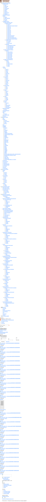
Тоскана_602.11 (2, 361)
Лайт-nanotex (9, 43)
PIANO (5, 144)
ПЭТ (5, 68)
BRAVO (4, 67)
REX (3, 118)
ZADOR (4, 16)
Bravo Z (5, 123)
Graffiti (7, 72)
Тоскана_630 (2, 467)
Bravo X (7, 70)
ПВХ (3, 112)
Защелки (4, 224)
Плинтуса (4, 307)
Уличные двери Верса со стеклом (10, 159)
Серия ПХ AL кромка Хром (11, 37)
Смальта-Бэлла (9, 51)
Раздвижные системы (6, 256)
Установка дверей (5, 316)
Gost (6, 86)
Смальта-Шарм (10, 58)
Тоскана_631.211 (3, 397)
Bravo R (5, 120)
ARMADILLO (8, 197)
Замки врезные (5, 217)
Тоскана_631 (2, 449)
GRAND (5, 135)
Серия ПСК (9, 31)
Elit (6, 104)
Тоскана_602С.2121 (3, 427)
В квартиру (5, 160)
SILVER (5, 147)
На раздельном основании (9, 269)
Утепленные (5, 168)
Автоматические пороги (7, 195)
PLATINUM (6, 145)
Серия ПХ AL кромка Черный (12, 38)
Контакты (3, 323)
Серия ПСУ (9, 34)
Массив (5, 100)
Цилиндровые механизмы (7, 301)
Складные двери (5, 169)
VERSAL (5, 152)
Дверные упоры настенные (9, 297)
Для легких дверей (7, 218)
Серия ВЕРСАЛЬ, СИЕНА (11, 45)
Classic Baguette (7, 18)
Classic (7, 71)
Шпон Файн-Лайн (6, 114)
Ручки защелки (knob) (7, 279)
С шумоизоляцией (6, 164)
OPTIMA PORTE (5, 4)
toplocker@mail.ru (6, 479)
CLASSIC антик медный (8, 133)
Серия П (8, 24)
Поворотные (6, 280)
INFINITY (5, 136)
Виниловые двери (6, 108)
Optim (5, 122)
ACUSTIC (5, 127)
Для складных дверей (6, 208)
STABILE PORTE (8, 39)
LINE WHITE (6, 137)
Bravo (7, 97)
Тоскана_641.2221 (3, 388)
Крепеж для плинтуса (6, 310)
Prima (7, 74)
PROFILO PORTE (8, 23)
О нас (5, 490)
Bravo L (5, 181)
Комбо (8, 62)
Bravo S (7, 81)
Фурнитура (5, 486)
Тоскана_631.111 (3, 375)
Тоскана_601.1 (2, 344)
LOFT (5, 138)
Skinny (7, 84)
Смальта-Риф (9, 57)
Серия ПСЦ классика (10, 35)
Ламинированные (6, 110)
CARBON (5, 132)
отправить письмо (5, 496)
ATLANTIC (6, 130)
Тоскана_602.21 (2, 357)
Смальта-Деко (9, 54)
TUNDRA (5, 150)
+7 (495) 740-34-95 (4, 319)
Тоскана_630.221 (3, 370)
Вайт (8, 61)
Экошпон (4, 116)
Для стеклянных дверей (7, 209)
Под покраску (5, 311)
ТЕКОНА (7, 50)
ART (5, 129)
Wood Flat (7, 106)
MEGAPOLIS (6, 139)
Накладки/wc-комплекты (7, 232)
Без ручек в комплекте (8, 225)
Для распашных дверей (8, 211)
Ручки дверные (7, 214)
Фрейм (8, 66)
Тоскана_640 (2, 431)
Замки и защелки (7, 212)
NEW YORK (6, 141)
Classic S (5, 20)
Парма (5, 10)
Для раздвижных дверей (8, 210)
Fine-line (7, 102)
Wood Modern (8, 107)
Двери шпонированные (8, 59)
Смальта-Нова (9, 56)
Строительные (5, 189)
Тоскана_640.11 (2, 353)
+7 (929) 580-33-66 (11, 319)
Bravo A (7, 69)
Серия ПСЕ (9, 30)
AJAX (6, 200)
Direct (7, 87)
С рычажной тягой (7, 199)
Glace (7, 88)
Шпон (5, 101)
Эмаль (5, 96)
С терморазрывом (6, 163)
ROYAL (5, 146)
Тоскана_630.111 (3, 379)
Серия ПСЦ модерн (10, 36)
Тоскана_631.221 (3, 392)
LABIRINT (4, 126)
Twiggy (7, 75)
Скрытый (4, 308)
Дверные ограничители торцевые (10, 287)
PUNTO (7, 204)
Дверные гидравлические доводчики (9, 198)
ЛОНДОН (6, 156)
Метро (5, 487)
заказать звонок (3, 328)
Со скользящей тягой (8, 205)
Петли (5, 213)
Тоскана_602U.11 (3, 414)
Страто (8, 64)
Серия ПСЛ (9, 32)
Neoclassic (7, 73)
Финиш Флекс (6, 85)
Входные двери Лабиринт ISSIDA (10, 155)
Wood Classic (8, 105)
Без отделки (6, 191)
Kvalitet (5, 17)
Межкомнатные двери (6, 2)
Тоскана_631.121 (3, 366)
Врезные (5, 196)
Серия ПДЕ (9, 27)
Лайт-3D (8, 42)
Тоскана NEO (6, 8)
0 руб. (2, 326)
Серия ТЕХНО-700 (10, 46)
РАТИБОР (4, 125)
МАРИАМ (7, 44)
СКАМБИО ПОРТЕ (6, 21)
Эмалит (4, 183)
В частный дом (5, 161)
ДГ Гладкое (9, 41)
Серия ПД (9, 26)
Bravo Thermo (6, 121)
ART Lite (5, 19)
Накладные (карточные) (8, 245)
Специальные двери (6, 186)
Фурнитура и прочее (6, 194)
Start (6, 92)
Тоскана (5, 7)
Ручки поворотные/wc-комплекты (10, 238)
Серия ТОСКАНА (10, 48)
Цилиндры (6, 216)
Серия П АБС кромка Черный (12, 25)
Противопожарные (6, 188)
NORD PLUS (6, 142)
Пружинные (6, 250)
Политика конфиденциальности (7, 498)
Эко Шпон (6, 76)
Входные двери (5, 117)
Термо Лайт (6, 157)
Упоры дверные (5, 286)
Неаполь (5, 11)
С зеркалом (5, 162)
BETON (5, 131)
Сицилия (5, 9)
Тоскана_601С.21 (3, 422)
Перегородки (6, 12)
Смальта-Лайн (9, 55)
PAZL (5, 143)
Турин (5, 5)
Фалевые (5, 283)
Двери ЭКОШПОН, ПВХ (8, 22)
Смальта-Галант (10, 52)
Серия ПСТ (9, 33)
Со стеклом (5, 166)
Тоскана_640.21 (2, 348)
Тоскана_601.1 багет (3, 418)
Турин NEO (6, 6)
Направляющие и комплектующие (10, 257)
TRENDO (5, 149)
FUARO (7, 202)
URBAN (5, 151)
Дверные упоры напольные (9, 292)
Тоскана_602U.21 (3, 409)
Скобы (5, 275)
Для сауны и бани (6, 187)
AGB (6, 219)
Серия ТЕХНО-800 (10, 47)
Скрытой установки (7, 252)
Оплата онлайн (6, 493)
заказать (1, 346)
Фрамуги (5, 13)
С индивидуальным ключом (9, 302)
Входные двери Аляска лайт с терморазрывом (12, 154)
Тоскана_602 (2, 440)
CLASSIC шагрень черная (8, 134)
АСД (3, 124)
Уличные (4, 167)
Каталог (2, 322)
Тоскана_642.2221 (3, 384)
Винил (5, 89)
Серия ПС (9, 29)
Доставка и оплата (4, 321)
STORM (5, 148)
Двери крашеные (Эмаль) (8, 49)
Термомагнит (6, 158)
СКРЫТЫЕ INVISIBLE (6, 14)
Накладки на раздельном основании (10, 233)
